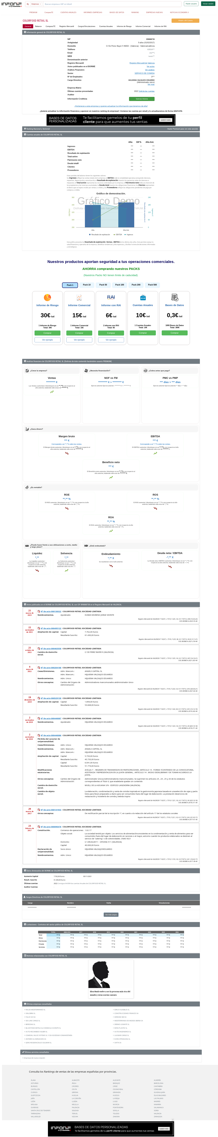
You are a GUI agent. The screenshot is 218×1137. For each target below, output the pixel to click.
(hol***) (152, 53)
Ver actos (151, 66)
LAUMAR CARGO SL (121, 1035)
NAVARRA (157, 1104)
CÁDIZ (115, 1086)
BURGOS (34, 1086)
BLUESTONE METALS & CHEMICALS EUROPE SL (43, 1028)
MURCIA (116, 1104)
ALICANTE (116, 1080)
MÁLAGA (34, 1104)
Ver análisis (150, 70)
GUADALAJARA (159, 1092)
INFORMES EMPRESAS (93, 12)
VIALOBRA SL (30, 1013)
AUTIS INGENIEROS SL (122, 1031)
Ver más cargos (111, 914)
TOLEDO (116, 1113)
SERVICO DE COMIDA (145, 73)
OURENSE (34, 1107)
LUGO (115, 1101)
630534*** (151, 49)
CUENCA (34, 1092)
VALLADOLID (35, 1116)
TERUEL (75, 1113)
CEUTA (74, 1089)
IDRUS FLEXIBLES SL (122, 1009)
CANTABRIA (158, 1086)
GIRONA (75, 1092)
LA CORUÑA (76, 1098)
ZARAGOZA (158, 1116)
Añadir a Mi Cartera (185, 20)
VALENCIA (157, 1113)
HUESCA (116, 1095)
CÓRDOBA (158, 1089)
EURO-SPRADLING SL (122, 1039)
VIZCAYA (75, 1116)
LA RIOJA (116, 1098)
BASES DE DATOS (117, 12)
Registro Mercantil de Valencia (142, 63)
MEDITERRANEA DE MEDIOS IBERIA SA (128, 1020)
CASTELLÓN (35, 1089)
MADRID (157, 1101)
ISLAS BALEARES (160, 1095)
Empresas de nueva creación (34, 1058)
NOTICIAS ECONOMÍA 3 (179, 12)
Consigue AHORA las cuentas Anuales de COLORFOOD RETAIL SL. (82, 883)
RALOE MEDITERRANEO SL (35, 1009)
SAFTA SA (117, 1042)
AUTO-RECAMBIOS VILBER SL (36, 1031)
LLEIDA (74, 1101)
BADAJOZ (116, 1083)
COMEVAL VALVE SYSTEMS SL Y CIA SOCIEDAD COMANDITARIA (49, 1035)
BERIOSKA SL (30, 1024)
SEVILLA (116, 1110)
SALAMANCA (159, 1107)
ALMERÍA (157, 1080)
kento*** (152, 56)
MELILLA (75, 1104)
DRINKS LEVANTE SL (121, 1024)
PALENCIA (75, 1107)
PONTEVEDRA (118, 1107)
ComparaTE (49, 12)
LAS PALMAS (158, 1098)
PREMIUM (33, 12)
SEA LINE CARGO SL (33, 1020)
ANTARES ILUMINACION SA (36, 1039)
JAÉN (33, 1098)
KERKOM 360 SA (120, 1017)
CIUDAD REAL (118, 1089)
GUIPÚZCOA (35, 1095)
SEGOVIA (75, 1110)
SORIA (156, 1110)
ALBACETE (75, 1080)
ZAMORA (116, 1116)
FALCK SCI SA (30, 1017)
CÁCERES (75, 1086)
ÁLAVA (33, 1080)
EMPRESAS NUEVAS (154, 12)
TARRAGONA (35, 1113)
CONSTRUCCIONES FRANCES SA (126, 1013)
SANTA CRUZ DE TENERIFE (40, 1110)
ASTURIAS (34, 1083)
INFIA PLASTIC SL (120, 1028)
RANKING (135, 12)
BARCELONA (158, 1083)
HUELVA (75, 1095)
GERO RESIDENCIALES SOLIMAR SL (39, 1042)
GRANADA (116, 1092)
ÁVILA (74, 1083)
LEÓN (33, 1101)
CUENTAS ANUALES (68, 12)
